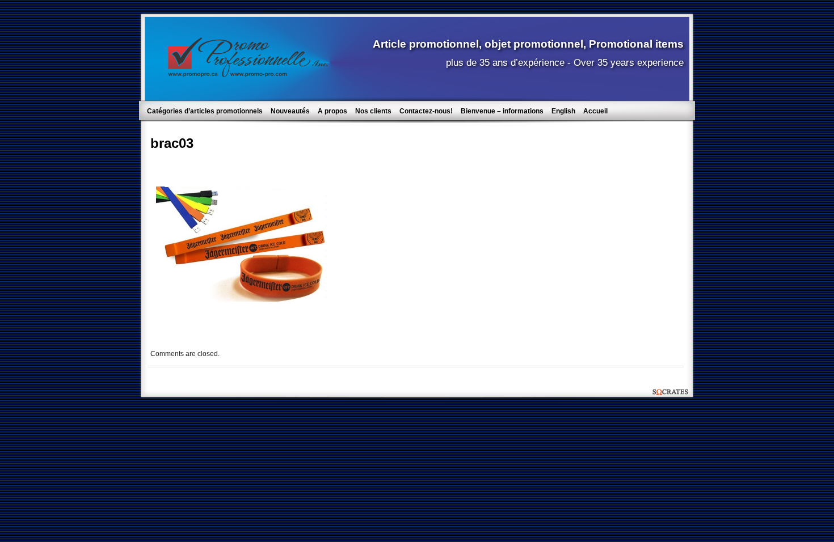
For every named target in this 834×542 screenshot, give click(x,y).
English (563, 111)
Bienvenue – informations (502, 111)
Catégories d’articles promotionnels (205, 111)
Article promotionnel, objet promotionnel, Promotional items (528, 43)
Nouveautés (290, 111)
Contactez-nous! (426, 111)
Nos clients (373, 111)
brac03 (171, 143)
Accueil (595, 111)
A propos (332, 111)
